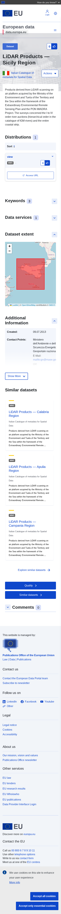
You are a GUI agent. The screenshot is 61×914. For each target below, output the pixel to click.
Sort (9, 146)
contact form (27, 858)
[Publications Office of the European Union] (29, 644)
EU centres (33, 862)
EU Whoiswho (11, 794)
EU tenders (9, 783)
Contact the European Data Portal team (25, 678)
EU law (7, 777)
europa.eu (29, 834)
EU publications (12, 799)
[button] (49, 2)
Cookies (7, 729)
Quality (29, 585)
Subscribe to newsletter (16, 683)
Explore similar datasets (34, 570)
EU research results (14, 788)
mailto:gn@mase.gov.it (46, 359)
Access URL (32, 175)
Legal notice (10, 725)
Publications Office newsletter (20, 760)
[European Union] (29, 826)
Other (10, 706)
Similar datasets (28, 595)
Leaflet (15, 305)
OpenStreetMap (29, 305)
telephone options (24, 854)
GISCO (52, 305)
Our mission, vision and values (20, 755)
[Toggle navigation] (54, 30)
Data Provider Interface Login (19, 804)
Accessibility (10, 734)
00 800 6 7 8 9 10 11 (23, 850)
